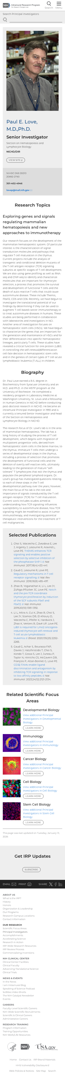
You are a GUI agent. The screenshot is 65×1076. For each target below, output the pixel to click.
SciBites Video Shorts (14, 992)
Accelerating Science (14, 938)
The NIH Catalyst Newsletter (18, 995)
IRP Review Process (13, 949)
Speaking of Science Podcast (19, 988)
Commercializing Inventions (18, 952)
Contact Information (14, 919)
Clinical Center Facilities (16, 962)
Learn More (33, 727)
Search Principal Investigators (21, 14)
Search (52, 1070)
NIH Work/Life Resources (16, 1034)
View (17, 161)
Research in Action (13, 942)
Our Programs (11, 912)
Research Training (15, 1024)
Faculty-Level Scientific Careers (20, 1008)
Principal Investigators (15, 931)
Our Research (12, 924)
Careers (8, 1004)
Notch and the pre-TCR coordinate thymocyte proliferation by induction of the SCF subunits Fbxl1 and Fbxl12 (36, 597)
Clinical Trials (10, 972)
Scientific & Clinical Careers (17, 1015)
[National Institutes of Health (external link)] (25, 1046)
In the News (9, 981)
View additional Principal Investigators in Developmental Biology (42, 719)
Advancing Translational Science (21, 968)
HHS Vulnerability (32, 1065)
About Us (9, 894)
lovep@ (19, 190)
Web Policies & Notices (21, 1070)
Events (6, 999)
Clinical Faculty (11, 965)
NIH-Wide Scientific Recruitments (21, 1011)
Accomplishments (13, 935)
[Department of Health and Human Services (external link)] (11, 1046)
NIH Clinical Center (16, 958)
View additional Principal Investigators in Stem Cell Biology (38, 813)
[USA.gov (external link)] (46, 1046)
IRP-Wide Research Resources (19, 945)
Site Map (41, 1070)
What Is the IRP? (12, 898)
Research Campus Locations (18, 915)
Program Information (15, 1027)
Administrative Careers (15, 1018)
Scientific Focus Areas (15, 928)
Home (13, 1059)
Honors (7, 905)
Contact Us (25, 1059)
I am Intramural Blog (14, 985)
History (7, 901)
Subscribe (31, 869)
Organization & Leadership (18, 908)
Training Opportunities (15, 1031)
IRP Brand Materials (44, 1059)
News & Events (13, 978)
